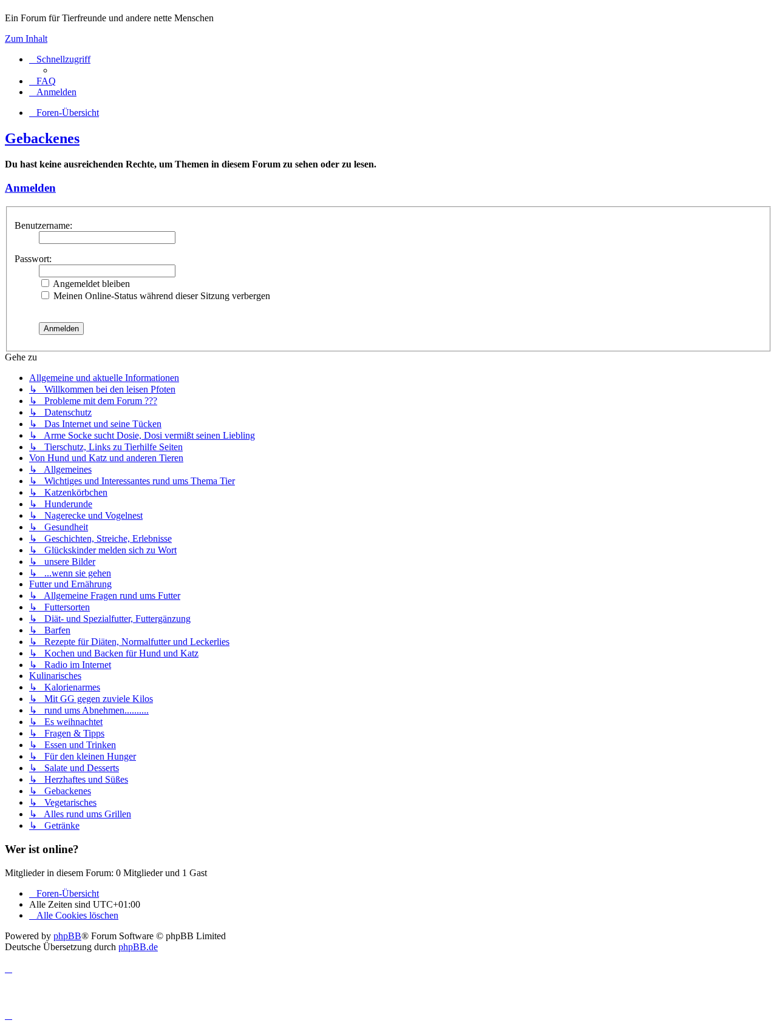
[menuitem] (42, 81)
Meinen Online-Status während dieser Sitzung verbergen (160, 296)
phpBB (67, 936)
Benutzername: (43, 225)
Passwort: (33, 259)
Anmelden (30, 187)
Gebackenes (42, 138)
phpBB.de (138, 947)
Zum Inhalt (26, 38)
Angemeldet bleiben (90, 283)
